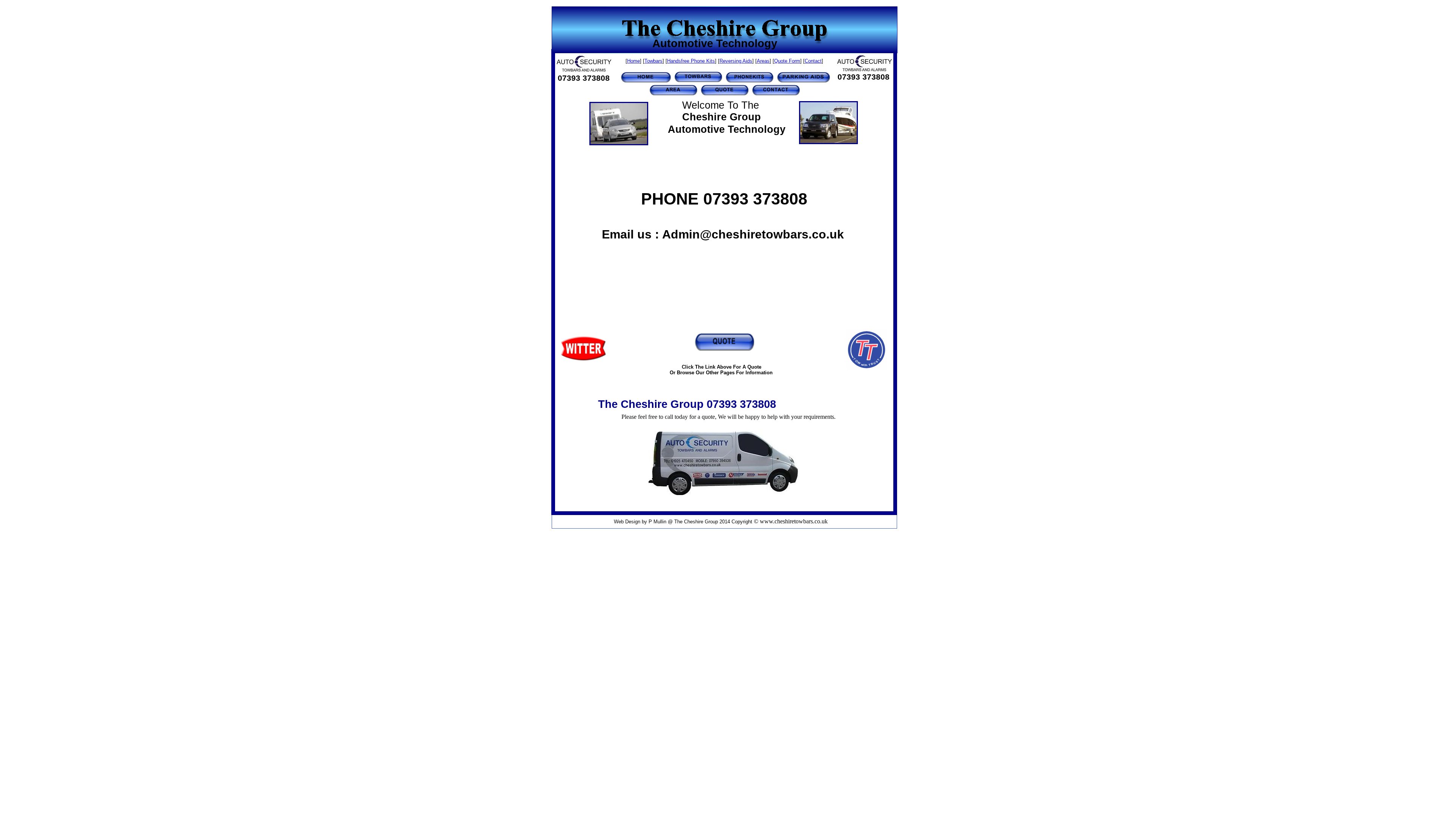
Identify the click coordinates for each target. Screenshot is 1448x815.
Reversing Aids (735, 61)
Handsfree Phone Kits (691, 61)
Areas (763, 61)
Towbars (653, 61)
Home (633, 61)
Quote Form (787, 61)
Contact (813, 61)
